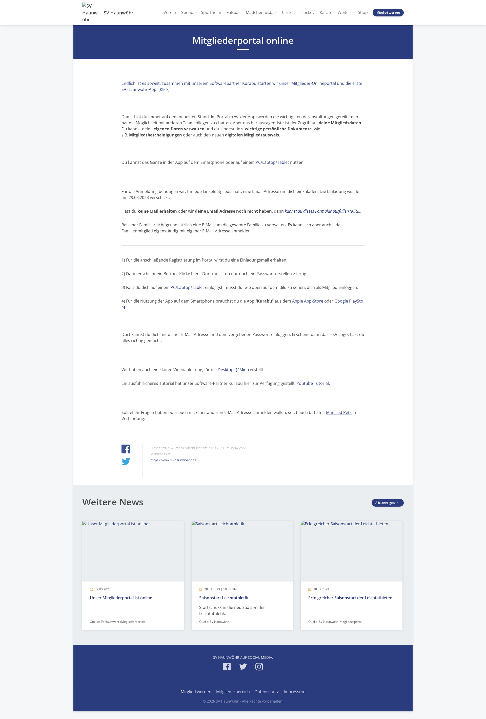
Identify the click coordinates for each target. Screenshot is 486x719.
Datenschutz (267, 691)
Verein (170, 12)
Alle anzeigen (385, 503)
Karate (326, 12)
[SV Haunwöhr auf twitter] (243, 667)
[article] (133, 575)
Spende (188, 12)
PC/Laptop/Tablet (272, 162)
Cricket (288, 12)
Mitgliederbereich (233, 691)
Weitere (345, 12)
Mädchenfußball (261, 12)
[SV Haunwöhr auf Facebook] (227, 667)
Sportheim (211, 12)
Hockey (307, 12)
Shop (363, 12)
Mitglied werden (388, 12)
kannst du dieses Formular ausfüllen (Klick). (323, 211)
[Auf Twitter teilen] (126, 462)
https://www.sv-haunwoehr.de (173, 460)
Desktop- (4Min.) (233, 369)
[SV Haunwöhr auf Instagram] (259, 667)
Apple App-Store (307, 301)
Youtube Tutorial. (314, 383)
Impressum (295, 691)
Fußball (233, 12)
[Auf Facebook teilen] (126, 450)
